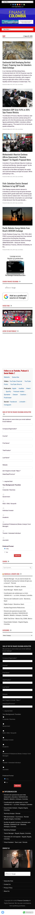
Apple (14, 388)
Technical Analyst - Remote (12, 813)
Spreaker (7, 394)
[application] (17, 318)
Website (7, 377)
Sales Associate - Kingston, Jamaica (15, 586)
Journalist (5, 540)
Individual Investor (8, 510)
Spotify (8, 391)
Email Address (7, 421)
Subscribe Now (8, 881)
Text (7, 552)
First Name (6, 443)
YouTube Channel (16, 381)
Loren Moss (20, 84)
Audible (21, 388)
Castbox (23, 394)
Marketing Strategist (10, 830)
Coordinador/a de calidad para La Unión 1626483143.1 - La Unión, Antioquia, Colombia (18, 594)
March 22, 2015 (11, 84)
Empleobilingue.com (10, 791)
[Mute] (27, 325)
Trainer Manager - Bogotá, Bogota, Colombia (17, 833)
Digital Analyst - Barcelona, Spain (14, 604)
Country (5, 436)
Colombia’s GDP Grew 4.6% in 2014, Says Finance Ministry (16, 111)
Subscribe (15, 377)
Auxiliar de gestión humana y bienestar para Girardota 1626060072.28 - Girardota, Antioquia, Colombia (17, 824)
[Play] (5, 325)
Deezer (15, 394)
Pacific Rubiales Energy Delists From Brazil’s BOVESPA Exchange (16, 229)
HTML (7, 548)
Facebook (13, 402)
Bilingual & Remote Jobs (11, 574)
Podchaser (8, 397)
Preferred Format (8, 546)
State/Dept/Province (9, 474)
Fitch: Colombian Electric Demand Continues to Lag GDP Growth (15, 185)
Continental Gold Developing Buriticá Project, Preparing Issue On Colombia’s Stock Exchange (17, 65)
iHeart (28, 388)
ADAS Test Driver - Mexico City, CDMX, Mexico (18, 619)
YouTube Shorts (16, 384)
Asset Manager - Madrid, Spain (13, 590)
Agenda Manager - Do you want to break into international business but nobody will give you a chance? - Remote (18, 581)
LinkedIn (22, 402)
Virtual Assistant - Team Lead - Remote (15, 842)
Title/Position (7, 450)
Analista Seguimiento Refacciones (14, 608)
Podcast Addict (18, 391)
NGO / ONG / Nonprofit (9, 503)
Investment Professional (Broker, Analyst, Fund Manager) (17, 525)
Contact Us (7, 884)
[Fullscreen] (30, 325)
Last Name (6, 458)
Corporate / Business (9, 490)
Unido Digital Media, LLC (17, 6)
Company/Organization (10, 429)
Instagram (7, 405)
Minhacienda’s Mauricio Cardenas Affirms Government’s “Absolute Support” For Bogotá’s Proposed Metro (17, 157)
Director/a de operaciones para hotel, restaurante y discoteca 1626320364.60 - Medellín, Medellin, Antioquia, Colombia (16, 613)
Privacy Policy (8, 888)
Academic (6, 517)
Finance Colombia (23, 900)
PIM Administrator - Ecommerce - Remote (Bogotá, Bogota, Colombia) (16, 818)
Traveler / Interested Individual (12, 533)
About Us (6, 891)
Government (6, 497)
